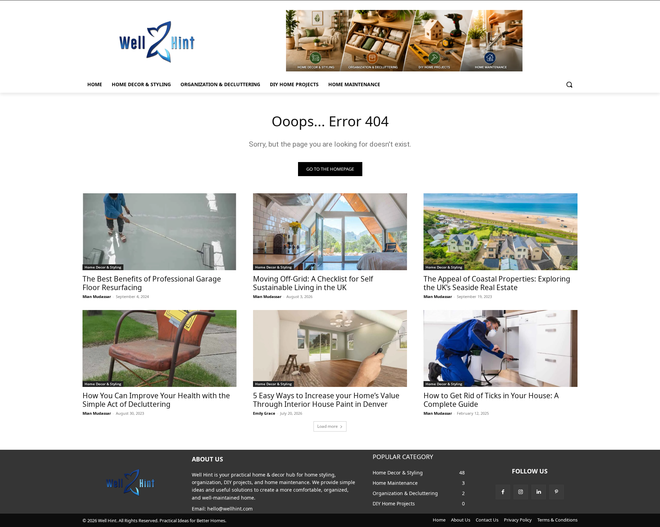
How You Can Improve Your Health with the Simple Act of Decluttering (156, 400)
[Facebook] (503, 492)
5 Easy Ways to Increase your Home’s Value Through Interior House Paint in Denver (326, 400)
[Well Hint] (157, 41)
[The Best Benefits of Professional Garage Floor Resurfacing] (159, 231)
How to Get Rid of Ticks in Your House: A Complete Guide (491, 400)
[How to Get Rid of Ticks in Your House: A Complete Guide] (501, 348)
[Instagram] (521, 492)
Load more (327, 426)
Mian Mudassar (96, 296)
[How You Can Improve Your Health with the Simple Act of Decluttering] (159, 348)
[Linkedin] (538, 492)
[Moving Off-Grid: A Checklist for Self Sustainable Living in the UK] (330, 231)
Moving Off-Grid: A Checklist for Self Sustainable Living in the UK (313, 283)
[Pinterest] (556, 492)
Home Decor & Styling (103, 267)
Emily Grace (264, 413)
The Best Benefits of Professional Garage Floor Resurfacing (151, 283)
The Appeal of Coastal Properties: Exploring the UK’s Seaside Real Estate (497, 283)
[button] (569, 84)
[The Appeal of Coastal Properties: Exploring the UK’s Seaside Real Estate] (501, 231)
